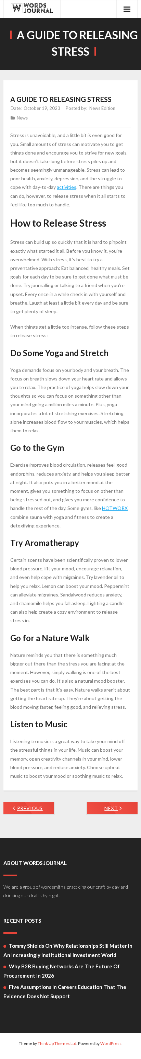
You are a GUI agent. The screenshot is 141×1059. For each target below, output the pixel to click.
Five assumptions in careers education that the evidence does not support (64, 991)
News (22, 118)
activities (66, 187)
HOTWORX (115, 508)
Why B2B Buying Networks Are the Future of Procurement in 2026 (61, 971)
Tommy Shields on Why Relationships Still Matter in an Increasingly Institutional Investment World (67, 950)
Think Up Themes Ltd (57, 1043)
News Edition (102, 108)
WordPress (110, 1043)
